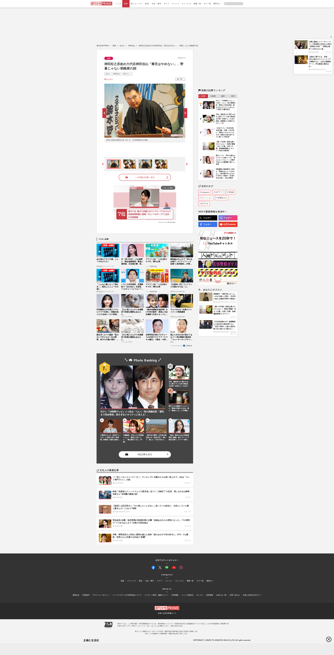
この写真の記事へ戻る (145, 177)
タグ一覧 (207, 4)
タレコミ (199, 595)
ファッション (206, 198)
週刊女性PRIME (103, 46)
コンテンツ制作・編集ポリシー (156, 595)
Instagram (205, 192)
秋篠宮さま (222, 198)
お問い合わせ (234, 595)
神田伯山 (131, 46)
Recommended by (177, 345)
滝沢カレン (127, 74)
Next (185, 113)
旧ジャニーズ (136, 4)
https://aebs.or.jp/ (176, 626)
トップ (118, 4)
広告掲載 (174, 595)
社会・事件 (156, 4)
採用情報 (209, 595)
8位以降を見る (145, 454)
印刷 (181, 79)
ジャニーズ (131, 581)
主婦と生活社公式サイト (252, 595)
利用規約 (86, 595)
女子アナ (219, 192)
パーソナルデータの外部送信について (127, 595)
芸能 (126, 4)
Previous (104, 113)
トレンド (175, 4)
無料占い (217, 4)
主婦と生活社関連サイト (167, 613)
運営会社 (76, 595)
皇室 (147, 4)
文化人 (122, 46)
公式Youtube (229, 224)
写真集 (231, 192)
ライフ (166, 4)
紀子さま (204, 203)
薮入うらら (108, 79)
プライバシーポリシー (101, 595)
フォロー (207, 218)
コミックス (186, 4)
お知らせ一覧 (221, 595)
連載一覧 (197, 4)
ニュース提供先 (187, 595)
